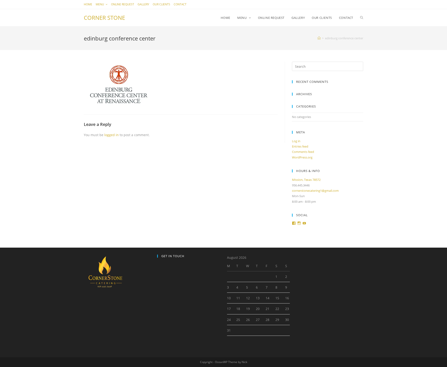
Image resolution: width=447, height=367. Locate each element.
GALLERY (143, 4)
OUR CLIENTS (161, 4)
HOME (88, 4)
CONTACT (180, 4)
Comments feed (303, 152)
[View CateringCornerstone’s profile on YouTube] (304, 223)
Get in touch (172, 256)
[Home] (319, 38)
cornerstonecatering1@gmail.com (315, 191)
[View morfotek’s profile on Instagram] (299, 223)
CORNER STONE (104, 17)
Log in (296, 141)
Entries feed (300, 146)
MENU (100, 4)
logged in (111, 135)
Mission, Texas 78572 (306, 180)
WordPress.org (302, 157)
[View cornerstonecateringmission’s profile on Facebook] (294, 223)
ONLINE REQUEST (122, 4)
